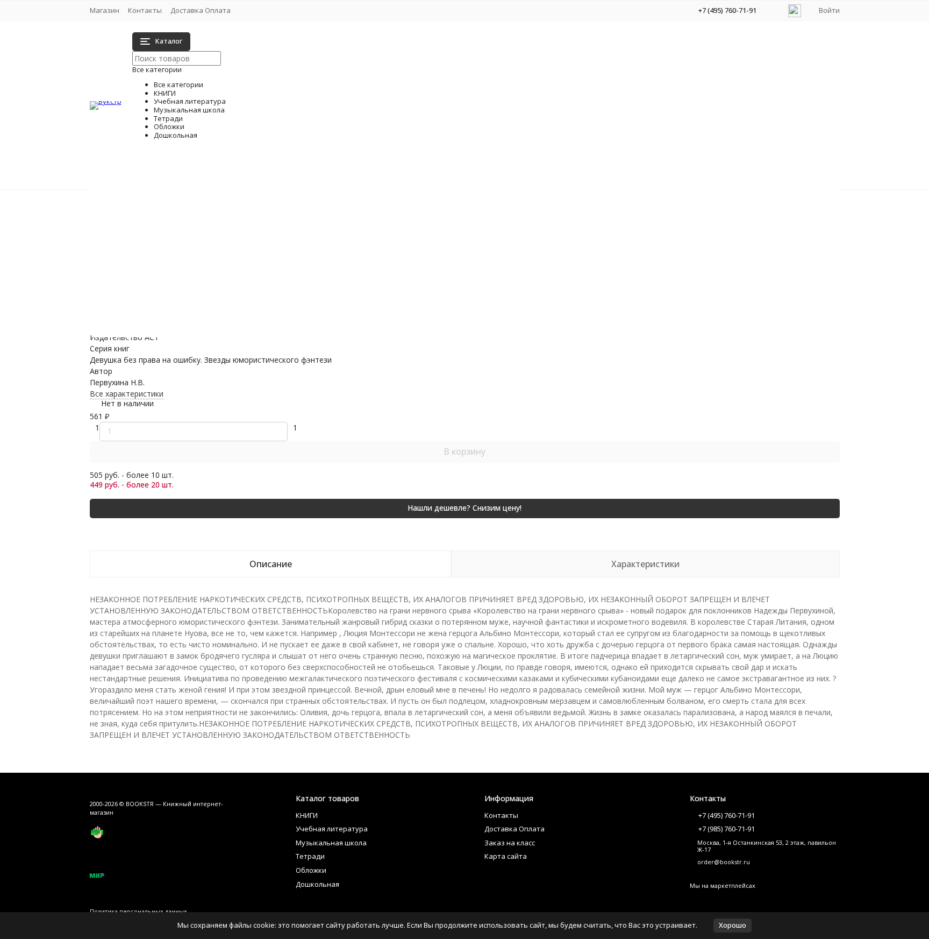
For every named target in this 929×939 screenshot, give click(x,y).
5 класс (532, 241)
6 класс (532, 252)
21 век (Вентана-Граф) (231, 241)
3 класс (203, 252)
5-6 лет (532, 320)
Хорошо (732, 925)
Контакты (145, 10)
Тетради (126, 236)
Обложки (128, 248)
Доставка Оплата (200, 10)
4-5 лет (532, 309)
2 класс (203, 229)
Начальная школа (222, 207)
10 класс (534, 218)
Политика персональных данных (138, 911)
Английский (211, 275)
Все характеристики (126, 394)
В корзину (464, 451)
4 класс (203, 263)
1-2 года (205, 309)
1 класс (203, 218)
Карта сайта (505, 856)
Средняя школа (547, 207)
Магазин (104, 10)
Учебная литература (149, 214)
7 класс (532, 263)
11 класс (534, 229)
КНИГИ (124, 202)
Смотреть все (215, 286)
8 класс (532, 275)
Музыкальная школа (148, 225)
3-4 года (205, 332)
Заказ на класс (509, 843)
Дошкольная (134, 259)
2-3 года (205, 320)
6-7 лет (532, 332)
